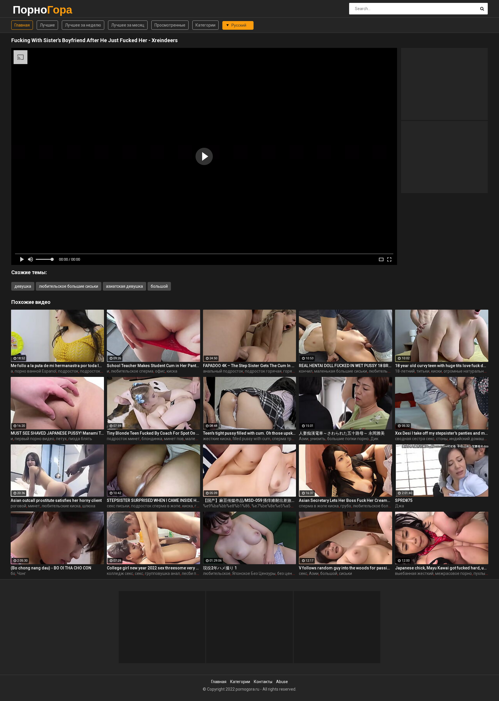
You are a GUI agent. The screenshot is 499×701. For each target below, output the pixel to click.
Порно (28, 9)
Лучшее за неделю (83, 25)
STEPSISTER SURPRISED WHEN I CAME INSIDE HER (153, 500)
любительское (216, 573)
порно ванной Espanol (35, 371)
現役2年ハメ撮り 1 (220, 568)
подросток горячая (263, 371)
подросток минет (123, 438)
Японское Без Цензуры (253, 573)
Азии (303, 438)
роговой (18, 506)
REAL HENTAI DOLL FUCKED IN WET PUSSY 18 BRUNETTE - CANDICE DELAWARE (345, 365)
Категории (205, 25)
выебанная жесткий (414, 573)
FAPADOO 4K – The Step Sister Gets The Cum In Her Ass (249, 365)
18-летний (405, 371)
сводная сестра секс (414, 438)
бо (13, 573)
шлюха (88, 506)
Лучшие (47, 25)
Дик (374, 438)
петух (61, 438)
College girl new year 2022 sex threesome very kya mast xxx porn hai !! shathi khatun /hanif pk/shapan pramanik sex (153, 568)
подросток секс (94, 371)
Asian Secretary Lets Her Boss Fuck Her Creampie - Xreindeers (345, 500)
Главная (22, 25)
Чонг (21, 573)
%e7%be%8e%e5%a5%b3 (275, 506)
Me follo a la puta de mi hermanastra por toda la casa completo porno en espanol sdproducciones (57, 365)
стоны (442, 438)
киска (172, 371)
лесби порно (193, 573)
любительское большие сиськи (68, 286)
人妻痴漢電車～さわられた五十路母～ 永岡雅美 (342, 433)
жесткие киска (217, 438)
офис (160, 371)
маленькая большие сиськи (340, 371)
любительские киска (61, 506)
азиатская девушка (124, 286)
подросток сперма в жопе (155, 506)
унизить (317, 438)
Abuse (282, 681)
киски (436, 371)
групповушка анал (162, 573)
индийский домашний (470, 438)
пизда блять (80, 438)
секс (139, 573)
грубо (345, 506)
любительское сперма (132, 371)
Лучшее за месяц (127, 25)
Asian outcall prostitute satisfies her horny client (56, 500)
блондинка (151, 438)
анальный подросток (223, 371)
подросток (68, 371)
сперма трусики (287, 438)
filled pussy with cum (251, 438)
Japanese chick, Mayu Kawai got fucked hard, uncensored (441, 568)
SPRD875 (403, 500)
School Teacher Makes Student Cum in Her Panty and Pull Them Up (153, 365)
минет (34, 506)
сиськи (345, 573)
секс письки (118, 506)
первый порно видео (34, 438)
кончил (305, 371)
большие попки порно (348, 438)
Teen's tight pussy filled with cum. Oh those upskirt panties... (249, 433)
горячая (291, 371)
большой (159, 286)
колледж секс (120, 573)
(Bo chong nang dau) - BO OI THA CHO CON (51, 568)
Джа (399, 506)
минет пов (174, 438)
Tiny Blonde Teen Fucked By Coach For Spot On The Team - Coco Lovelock (153, 433)
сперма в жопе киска (319, 506)
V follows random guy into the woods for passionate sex (345, 568)
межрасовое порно (453, 573)
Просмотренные (169, 25)
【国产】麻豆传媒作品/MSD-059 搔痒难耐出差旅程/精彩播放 (249, 500)
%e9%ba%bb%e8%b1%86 (226, 506)
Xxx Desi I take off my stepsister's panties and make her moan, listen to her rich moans (441, 433)
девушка (22, 286)
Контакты (263, 681)
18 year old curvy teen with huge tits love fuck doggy (441, 365)
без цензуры (289, 573)
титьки (422, 371)
